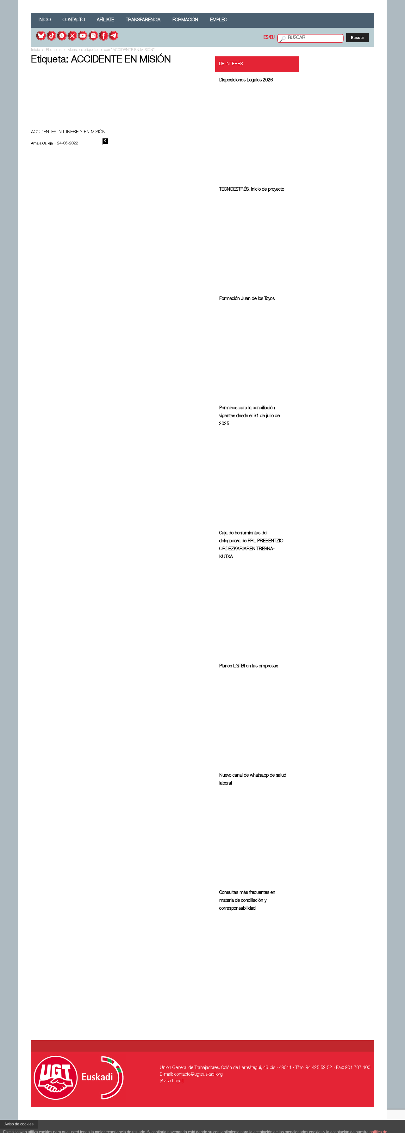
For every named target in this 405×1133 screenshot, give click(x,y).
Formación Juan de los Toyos (247, 299)
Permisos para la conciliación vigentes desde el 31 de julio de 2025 (249, 416)
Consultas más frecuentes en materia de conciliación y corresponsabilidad (247, 901)
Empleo (218, 20)
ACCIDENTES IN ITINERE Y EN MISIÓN (68, 132)
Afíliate (105, 20)
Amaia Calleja (42, 143)
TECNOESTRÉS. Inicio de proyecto (251, 190)
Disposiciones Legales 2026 (246, 80)
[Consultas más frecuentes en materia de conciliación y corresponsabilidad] (253, 961)
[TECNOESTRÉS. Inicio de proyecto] (253, 242)
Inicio (45, 20)
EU (272, 38)
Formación (185, 20)
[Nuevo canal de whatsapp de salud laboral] (253, 836)
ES (266, 38)
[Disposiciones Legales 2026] (253, 132)
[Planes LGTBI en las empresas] (253, 718)
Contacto (74, 20)
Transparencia (143, 20)
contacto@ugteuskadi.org (198, 1075)
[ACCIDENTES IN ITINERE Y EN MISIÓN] (69, 93)
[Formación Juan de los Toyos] (253, 351)
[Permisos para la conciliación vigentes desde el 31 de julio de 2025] (253, 476)
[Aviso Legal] (172, 1081)
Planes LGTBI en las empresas (248, 666)
